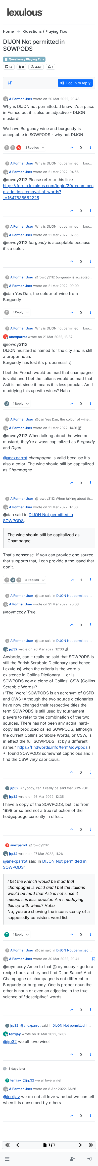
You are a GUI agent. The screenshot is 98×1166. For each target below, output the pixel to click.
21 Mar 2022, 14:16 (62, 428)
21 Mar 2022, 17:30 (63, 507)
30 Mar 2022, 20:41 (63, 959)
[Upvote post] (71, 147)
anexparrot (18, 337)
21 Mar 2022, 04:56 (63, 172)
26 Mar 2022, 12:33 (48, 649)
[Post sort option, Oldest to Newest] (9, 83)
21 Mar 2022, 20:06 (63, 604)
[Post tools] (90, 147)
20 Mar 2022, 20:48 (63, 99)
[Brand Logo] (25, 12)
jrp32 (13, 649)
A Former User (20, 99)
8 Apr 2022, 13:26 (62, 1089)
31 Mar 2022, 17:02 (51, 1034)
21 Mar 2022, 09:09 (63, 286)
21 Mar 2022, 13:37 (57, 337)
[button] (7, 1159)
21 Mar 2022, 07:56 (63, 235)
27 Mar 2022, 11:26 (48, 854)
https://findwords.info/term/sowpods (52, 747)
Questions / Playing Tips (26, 59)
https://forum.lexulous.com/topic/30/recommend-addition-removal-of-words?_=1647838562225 (48, 191)
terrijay (15, 1034)
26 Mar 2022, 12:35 (48, 797)
